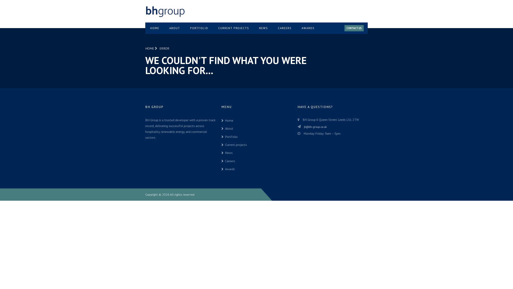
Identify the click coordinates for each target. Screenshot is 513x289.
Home (154, 28)
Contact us (354, 28)
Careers (285, 28)
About (174, 28)
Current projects (233, 28)
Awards (308, 28)
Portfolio (199, 28)
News (263, 28)
